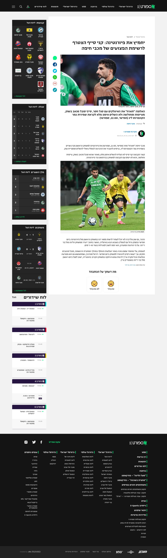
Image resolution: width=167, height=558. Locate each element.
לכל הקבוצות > (19, 96)
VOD (84, 7)
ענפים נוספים (30, 452)
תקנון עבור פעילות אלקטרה (134, 493)
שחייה (34, 467)
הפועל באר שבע (105, 495)
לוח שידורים (40, 7)
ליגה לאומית (107, 460)
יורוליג (53, 460)
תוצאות (54, 7)
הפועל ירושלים (69, 474)
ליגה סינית (89, 488)
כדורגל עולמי (108, 7)
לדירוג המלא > (19, 217)
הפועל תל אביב (106, 488)
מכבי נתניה (107, 499)
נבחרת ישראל (106, 474)
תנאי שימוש (140, 510)
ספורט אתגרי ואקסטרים (32, 507)
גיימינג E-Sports (138, 505)
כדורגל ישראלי (126, 7)
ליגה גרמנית (88, 467)
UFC (35, 481)
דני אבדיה (71, 478)
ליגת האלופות (87, 457)
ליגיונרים (108, 467)
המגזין (143, 537)
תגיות (143, 533)
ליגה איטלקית (87, 474)
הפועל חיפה (107, 492)
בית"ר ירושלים (106, 481)
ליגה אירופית (88, 460)
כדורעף (34, 464)
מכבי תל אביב (106, 485)
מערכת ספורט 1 (130, 132)
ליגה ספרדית (88, 471)
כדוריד (34, 460)
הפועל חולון (70, 471)
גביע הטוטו (107, 464)
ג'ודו (35, 471)
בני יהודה (108, 502)
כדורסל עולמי (49, 452)
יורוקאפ (53, 464)
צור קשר (95, 552)
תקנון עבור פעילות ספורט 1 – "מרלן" (131, 496)
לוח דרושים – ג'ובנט (138, 530)
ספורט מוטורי (32, 492)
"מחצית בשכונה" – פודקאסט (131, 480)
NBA (54, 457)
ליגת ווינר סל (69, 457)
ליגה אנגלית (88, 464)
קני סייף (127, 265)
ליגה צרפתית (88, 478)
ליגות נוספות (88, 495)
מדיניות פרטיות (138, 515)
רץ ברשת (141, 457)
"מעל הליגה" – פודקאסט (134, 475)
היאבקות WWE (31, 485)
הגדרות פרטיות (71, 552)
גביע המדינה (107, 471)
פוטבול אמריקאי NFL (29, 499)
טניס (143, 501)
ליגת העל (130, 37)
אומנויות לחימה (31, 511)
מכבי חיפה (131, 124)
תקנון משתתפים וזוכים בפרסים (133, 489)
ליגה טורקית (88, 485)
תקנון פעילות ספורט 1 (137, 519)
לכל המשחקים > (20, 291)
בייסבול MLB (32, 502)
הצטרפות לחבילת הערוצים (135, 526)
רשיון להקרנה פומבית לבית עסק (133, 523)
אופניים (34, 488)
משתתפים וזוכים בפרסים (134, 485)
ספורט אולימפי (31, 478)
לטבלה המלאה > (20, 161)
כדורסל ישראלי (70, 7)
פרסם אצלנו (106, 552)
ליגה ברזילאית (87, 492)
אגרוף (35, 474)
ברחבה (94, 7)
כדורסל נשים (70, 464)
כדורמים (34, 495)
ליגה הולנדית (88, 481)
